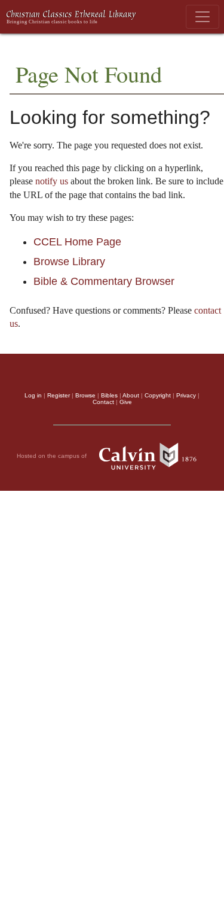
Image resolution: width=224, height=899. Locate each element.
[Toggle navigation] (202, 17)
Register (58, 395)
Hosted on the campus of (52, 455)
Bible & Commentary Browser (103, 281)
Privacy (186, 395)
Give (125, 402)
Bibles (109, 395)
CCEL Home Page (77, 242)
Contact (103, 402)
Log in (33, 395)
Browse (85, 395)
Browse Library (69, 262)
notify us (51, 181)
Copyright (158, 395)
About (130, 395)
